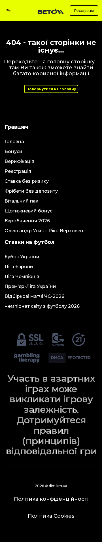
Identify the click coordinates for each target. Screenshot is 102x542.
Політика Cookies (51, 516)
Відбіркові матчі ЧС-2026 (34, 296)
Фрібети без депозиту (31, 191)
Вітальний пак (21, 201)
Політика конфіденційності (51, 499)
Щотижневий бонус (28, 211)
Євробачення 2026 (27, 220)
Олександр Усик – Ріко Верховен (44, 230)
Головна (14, 141)
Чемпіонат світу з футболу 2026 (42, 306)
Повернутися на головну (51, 89)
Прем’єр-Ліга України (30, 286)
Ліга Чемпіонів (22, 276)
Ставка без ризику (27, 181)
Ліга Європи (19, 266)
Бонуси (13, 151)
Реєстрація (84, 10)
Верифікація (19, 161)
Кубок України (22, 256)
